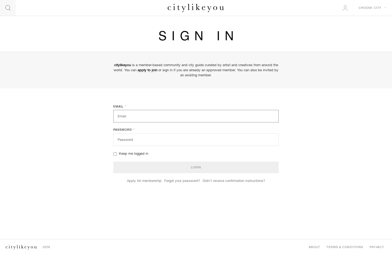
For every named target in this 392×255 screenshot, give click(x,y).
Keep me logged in (133, 154)
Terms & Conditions (344, 247)
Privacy (377, 247)
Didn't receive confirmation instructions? (234, 181)
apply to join (147, 70)
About (314, 247)
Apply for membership (144, 181)
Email (119, 106)
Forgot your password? (182, 181)
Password (124, 129)
